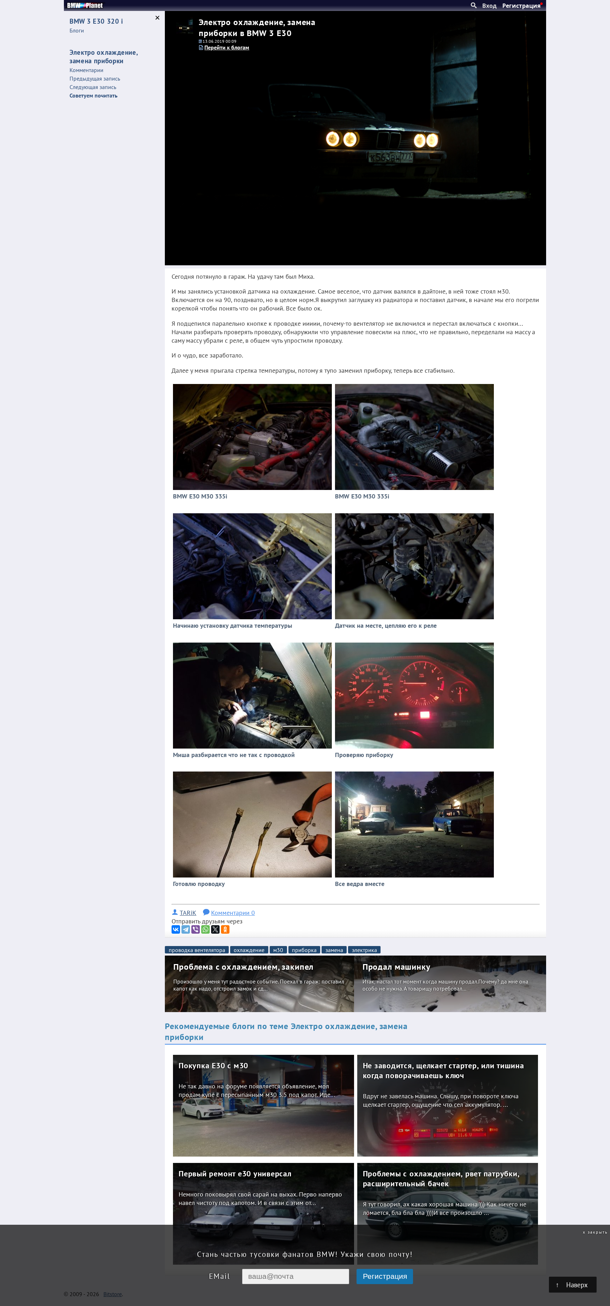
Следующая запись (93, 86)
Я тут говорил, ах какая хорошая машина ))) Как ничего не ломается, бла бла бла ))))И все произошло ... (444, 1208)
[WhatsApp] (205, 929)
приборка (304, 949)
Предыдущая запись (95, 78)
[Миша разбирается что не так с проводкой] (253, 643)
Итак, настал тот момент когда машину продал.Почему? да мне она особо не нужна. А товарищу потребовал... (445, 985)
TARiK (188, 912)
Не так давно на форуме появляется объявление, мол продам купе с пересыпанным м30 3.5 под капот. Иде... (257, 1090)
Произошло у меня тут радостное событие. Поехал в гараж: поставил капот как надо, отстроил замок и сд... (258, 985)
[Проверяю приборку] (415, 643)
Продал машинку (396, 966)
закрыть (598, 1232)
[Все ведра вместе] (415, 772)
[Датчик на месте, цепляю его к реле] (415, 514)
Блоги (77, 30)
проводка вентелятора (197, 949)
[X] (215, 929)
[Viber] (195, 929)
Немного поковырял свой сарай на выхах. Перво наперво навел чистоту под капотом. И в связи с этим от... (260, 1198)
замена (334, 949)
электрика (364, 949)
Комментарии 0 (233, 912)
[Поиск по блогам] (473, 5)
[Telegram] (185, 929)
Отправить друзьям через (207, 921)
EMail (219, 1276)
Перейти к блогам (226, 47)
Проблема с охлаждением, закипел (243, 966)
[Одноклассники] (225, 929)
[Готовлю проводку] (253, 772)
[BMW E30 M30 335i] (253, 385)
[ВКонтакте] (176, 929)
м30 (278, 949)
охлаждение (249, 949)
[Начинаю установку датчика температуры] (253, 514)
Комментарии (86, 69)
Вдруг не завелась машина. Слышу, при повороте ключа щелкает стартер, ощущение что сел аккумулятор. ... (441, 1100)
